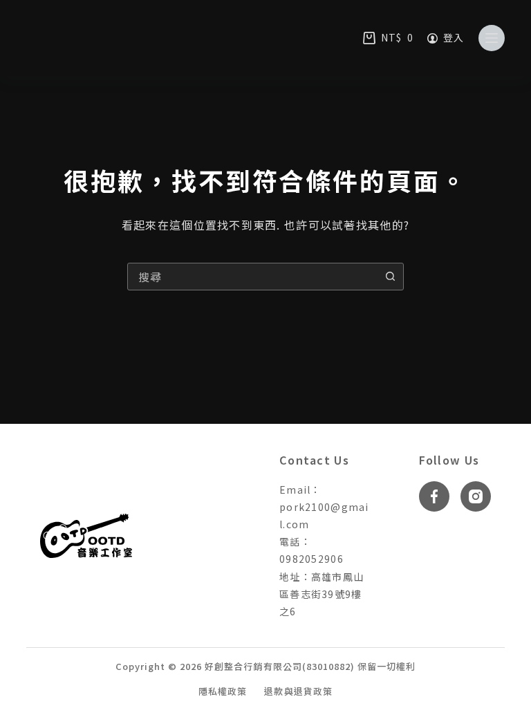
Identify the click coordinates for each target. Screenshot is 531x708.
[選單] (491, 38)
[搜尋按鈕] (390, 276)
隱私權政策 (222, 692)
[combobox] (252, 276)
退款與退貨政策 (298, 692)
